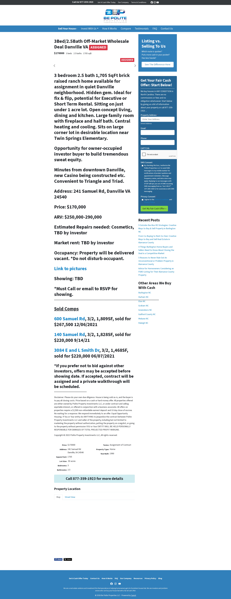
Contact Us (167, 29)
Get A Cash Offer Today (107, 2)
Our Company (123, 2)
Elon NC (141, 301)
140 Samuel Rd (69, 334)
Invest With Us (88, 29)
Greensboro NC (145, 310)
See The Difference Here (157, 64)
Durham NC (143, 297)
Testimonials (142, 29)
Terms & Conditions (138, 2)
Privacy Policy (149, 202)
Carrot (133, 595)
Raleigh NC (143, 323)
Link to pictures (70, 268)
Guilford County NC (147, 314)
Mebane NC (143, 318)
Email (144, 128)
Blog (160, 578)
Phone (144, 138)
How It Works (109, 29)
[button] (54, 65)
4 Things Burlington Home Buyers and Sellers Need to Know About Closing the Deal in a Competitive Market (156, 250)
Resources (138, 578)
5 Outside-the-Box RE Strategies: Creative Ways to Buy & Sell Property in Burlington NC (157, 228)
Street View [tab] (70, 497)
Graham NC (143, 305)
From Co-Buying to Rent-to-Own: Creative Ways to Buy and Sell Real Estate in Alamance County (157, 239)
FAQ (155, 29)
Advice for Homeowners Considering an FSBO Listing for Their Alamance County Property (156, 272)
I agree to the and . (158, 200)
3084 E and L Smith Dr (76, 350)
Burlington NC (144, 292)
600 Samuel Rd (69, 318)
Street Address (146, 123)
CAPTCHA (145, 148)
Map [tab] (58, 497)
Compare (126, 29)
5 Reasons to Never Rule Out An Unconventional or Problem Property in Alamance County (155, 261)
